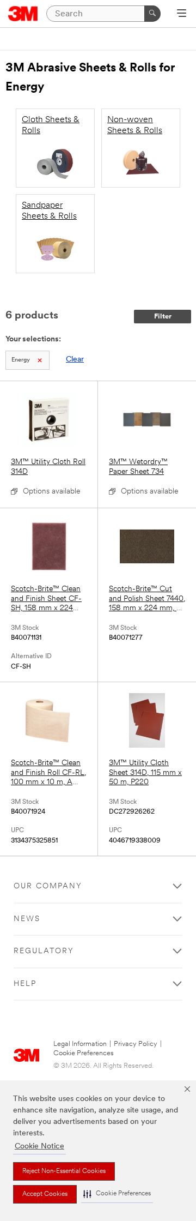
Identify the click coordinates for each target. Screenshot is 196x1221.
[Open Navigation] (181, 14)
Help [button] (25, 984)
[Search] (152, 13)
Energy (20, 360)
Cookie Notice (39, 1146)
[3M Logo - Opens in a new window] (23, 13)
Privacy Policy (135, 1044)
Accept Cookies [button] (45, 1194)
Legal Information (80, 1044)
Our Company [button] (48, 886)
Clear (75, 360)
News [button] (27, 919)
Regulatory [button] (44, 951)
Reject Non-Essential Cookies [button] (64, 1171)
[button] (117, 1194)
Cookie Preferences (83, 1053)
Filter (162, 316)
